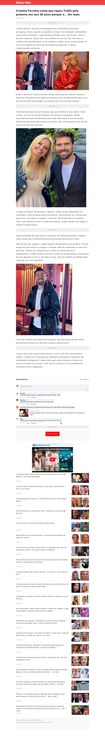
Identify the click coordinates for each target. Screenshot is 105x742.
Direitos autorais (47, 722)
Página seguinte (52, 434)
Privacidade (40, 722)
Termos (34, 722)
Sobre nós (18, 722)
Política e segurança (27, 722)
